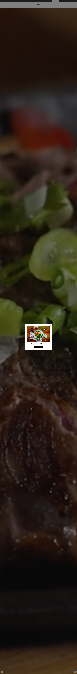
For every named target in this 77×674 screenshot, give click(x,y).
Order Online (38, 346)
